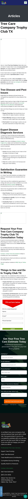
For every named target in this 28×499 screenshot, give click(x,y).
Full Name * (4, 354)
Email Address (5, 361)
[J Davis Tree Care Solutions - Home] (8, 3)
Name (4, 311)
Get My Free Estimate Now (14, 401)
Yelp (19, 262)
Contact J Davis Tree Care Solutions (10, 254)
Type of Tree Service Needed (9, 384)
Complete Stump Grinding (10, 461)
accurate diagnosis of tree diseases (12, 103)
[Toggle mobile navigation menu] (25, 2)
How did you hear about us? (9, 391)
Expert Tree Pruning (7, 451)
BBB (17, 262)
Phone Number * (6, 369)
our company (17, 82)
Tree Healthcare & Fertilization (11, 457)
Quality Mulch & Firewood (9, 464)
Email (4, 316)
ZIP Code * (4, 376)
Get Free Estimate (7, 472)
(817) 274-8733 (6, 475)
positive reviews (11, 184)
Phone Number (6, 320)
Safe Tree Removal (7, 454)
